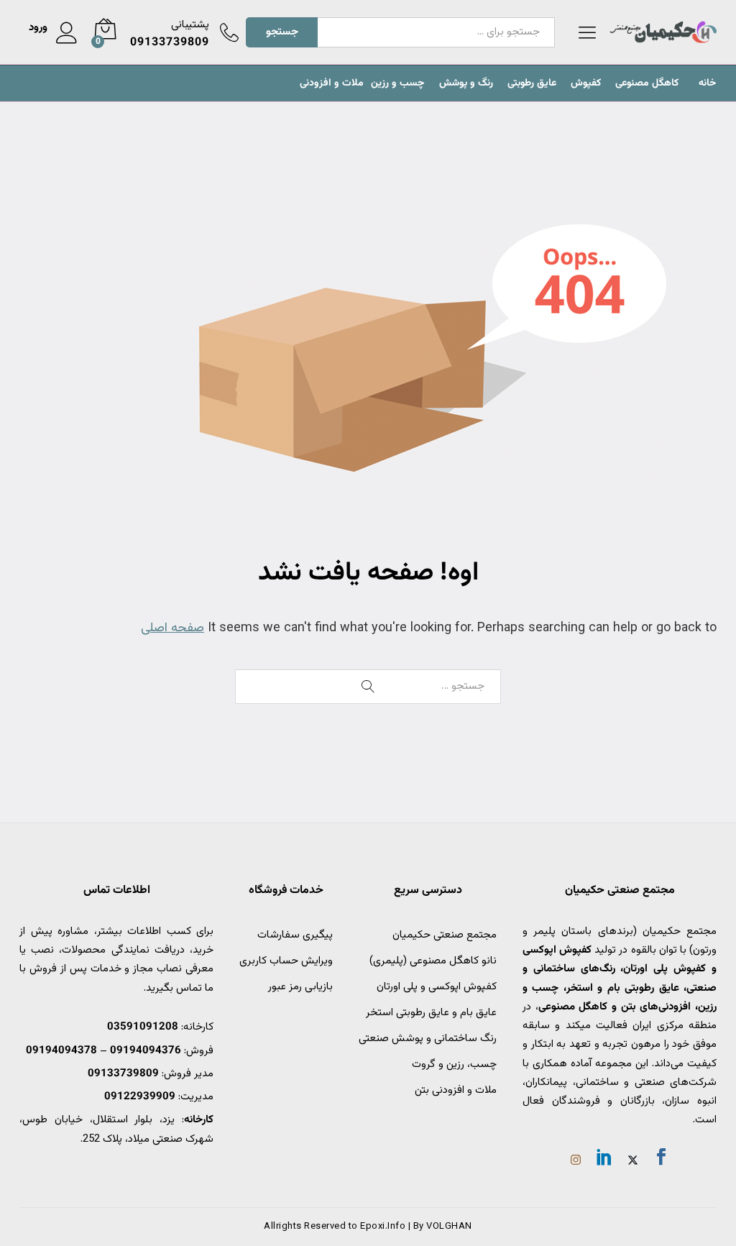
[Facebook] (661, 1159)
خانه (708, 83)
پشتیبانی (190, 25)
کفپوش (586, 83)
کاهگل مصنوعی (646, 83)
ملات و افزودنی (332, 83)
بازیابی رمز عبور (300, 987)
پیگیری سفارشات (295, 935)
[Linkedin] (604, 1159)
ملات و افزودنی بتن (456, 1090)
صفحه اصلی (172, 628)
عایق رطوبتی (531, 83)
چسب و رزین (398, 83)
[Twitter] (632, 1162)
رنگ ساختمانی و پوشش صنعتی (428, 1038)
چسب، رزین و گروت (454, 1064)
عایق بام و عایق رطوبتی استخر (431, 1012)
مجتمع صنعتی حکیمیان (444, 935)
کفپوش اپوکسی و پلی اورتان (437, 987)
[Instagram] (576, 1162)
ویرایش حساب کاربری (286, 961)
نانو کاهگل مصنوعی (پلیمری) (433, 961)
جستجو (282, 32)
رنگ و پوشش (466, 83)
